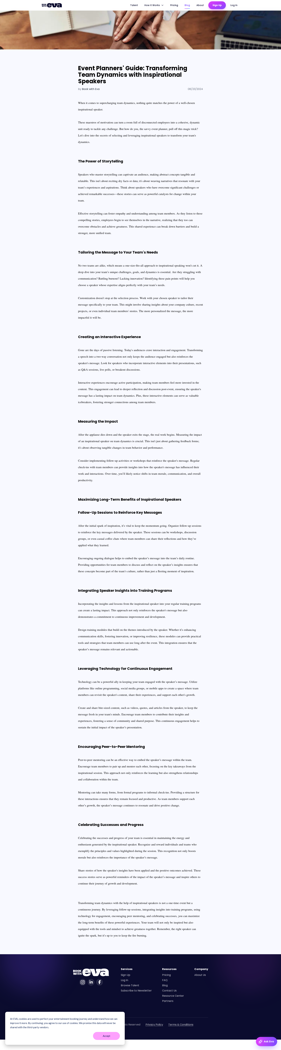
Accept (106, 1035)
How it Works (152, 5)
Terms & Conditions (180, 1024)
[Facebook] (99, 982)
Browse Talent (130, 985)
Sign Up (217, 5)
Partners (167, 1001)
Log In (233, 5)
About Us (200, 975)
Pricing (174, 5)
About (200, 5)
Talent (134, 5)
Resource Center (173, 996)
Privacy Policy (154, 1024)
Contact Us (169, 990)
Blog (187, 5)
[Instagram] (82, 982)
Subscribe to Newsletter (136, 990)
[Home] (52, 5)
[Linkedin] (91, 982)
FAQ (164, 980)
